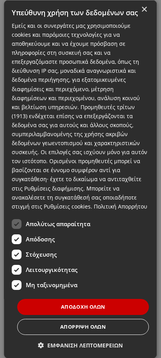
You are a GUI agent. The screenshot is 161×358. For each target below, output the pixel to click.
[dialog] (80, 179)
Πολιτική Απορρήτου (120, 206)
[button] (80, 345)
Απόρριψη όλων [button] (83, 326)
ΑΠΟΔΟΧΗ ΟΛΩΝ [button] (83, 306)
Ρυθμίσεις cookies (67, 206)
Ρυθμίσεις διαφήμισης (53, 188)
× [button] (144, 9)
